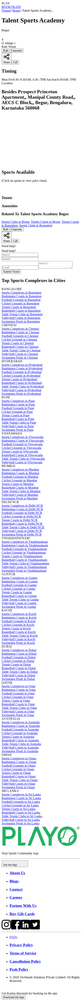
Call (15, 241)
